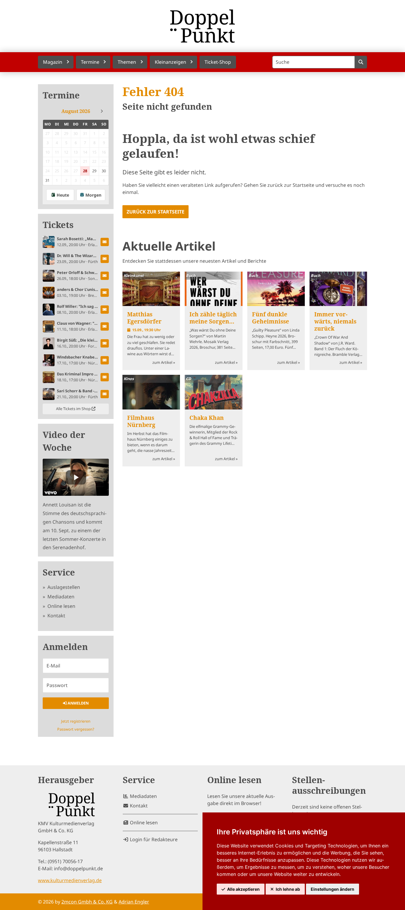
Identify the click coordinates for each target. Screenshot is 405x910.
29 (94, 170)
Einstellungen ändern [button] (332, 889)
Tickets (58, 225)
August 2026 (75, 111)
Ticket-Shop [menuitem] (218, 62)
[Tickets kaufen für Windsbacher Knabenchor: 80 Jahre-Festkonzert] (105, 360)
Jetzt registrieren (75, 721)
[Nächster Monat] (101, 111)
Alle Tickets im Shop (74, 408)
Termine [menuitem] (90, 62)
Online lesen (60, 606)
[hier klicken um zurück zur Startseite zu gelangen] (202, 26)
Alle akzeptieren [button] (243, 889)
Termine (61, 95)
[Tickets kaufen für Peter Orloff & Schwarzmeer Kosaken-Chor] (105, 276)
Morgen (93, 195)
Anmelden (78, 703)
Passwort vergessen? (75, 729)
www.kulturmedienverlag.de (70, 880)
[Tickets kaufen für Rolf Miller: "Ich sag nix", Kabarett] (105, 309)
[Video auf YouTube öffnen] (76, 477)
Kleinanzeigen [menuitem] (170, 62)
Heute (63, 195)
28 (85, 170)
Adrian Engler (134, 901)
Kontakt (55, 615)
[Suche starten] (361, 62)
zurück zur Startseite (155, 211)
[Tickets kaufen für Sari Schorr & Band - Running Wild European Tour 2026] (105, 394)
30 (104, 170)
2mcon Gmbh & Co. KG (87, 901)
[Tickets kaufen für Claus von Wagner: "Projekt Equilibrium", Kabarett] (105, 326)
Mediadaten (60, 596)
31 (47, 180)
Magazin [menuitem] (52, 62)
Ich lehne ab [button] (288, 889)
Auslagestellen (63, 587)
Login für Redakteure (153, 839)
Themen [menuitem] (127, 62)
